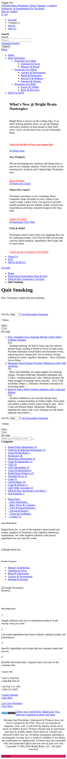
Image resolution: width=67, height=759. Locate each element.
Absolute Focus (17, 476)
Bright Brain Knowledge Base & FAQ (27, 276)
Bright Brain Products (21, 473)
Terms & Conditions (20, 513)
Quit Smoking (16, 493)
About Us (13, 256)
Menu (4, 49)
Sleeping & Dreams (18, 579)
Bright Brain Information (22, 447)
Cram (12, 479)
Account (12, 19)
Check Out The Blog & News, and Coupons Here (31, 144)
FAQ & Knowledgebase (22, 507)
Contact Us (14, 516)
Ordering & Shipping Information (27, 450)
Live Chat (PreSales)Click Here (12, 705)
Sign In (11, 25)
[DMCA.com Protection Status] (8, 713)
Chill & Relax (16, 482)
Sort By (5, 314)
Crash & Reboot (18, 485)
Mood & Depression (18, 573)
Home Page (15, 499)
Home (11, 273)
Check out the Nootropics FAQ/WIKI (28, 252)
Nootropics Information (21, 458)
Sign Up (12, 28)
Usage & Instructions (20, 461)
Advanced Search (10, 43)
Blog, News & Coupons (22, 505)
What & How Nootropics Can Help (26, 279)
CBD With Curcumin (20, 487)
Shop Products (16, 180)
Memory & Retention (19, 567)
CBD (12, 464)
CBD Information (18, 467)
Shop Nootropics (18, 502)
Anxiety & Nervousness (20, 576)
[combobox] (16, 40)
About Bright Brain (19, 453)
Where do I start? (18, 219)
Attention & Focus (17, 570)
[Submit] (32, 439)
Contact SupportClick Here (9, 696)
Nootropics (15, 455)
